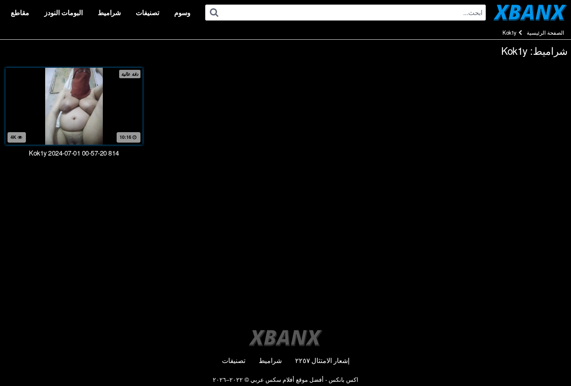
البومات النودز (63, 12)
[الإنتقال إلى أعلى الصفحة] (548, 359)
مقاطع (20, 12)
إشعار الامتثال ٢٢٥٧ (322, 360)
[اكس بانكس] (530, 12)
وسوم (182, 12)
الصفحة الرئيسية (546, 32)
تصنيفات (147, 12)
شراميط (109, 12)
